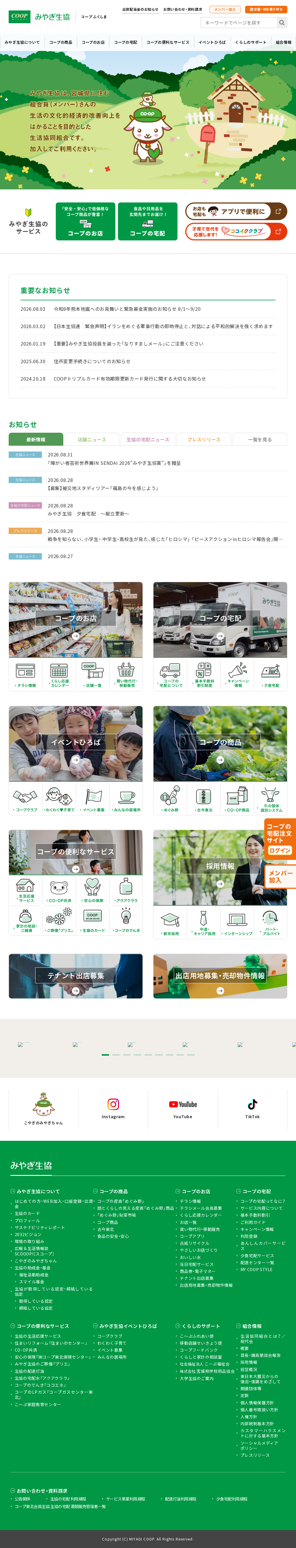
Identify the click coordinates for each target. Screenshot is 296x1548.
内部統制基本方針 (257, 1423)
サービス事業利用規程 (125, 1498)
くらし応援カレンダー (201, 1215)
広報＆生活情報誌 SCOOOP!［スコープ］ (34, 1251)
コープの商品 (61, 42)
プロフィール (27, 1220)
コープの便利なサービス (167, 42)
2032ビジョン (28, 1234)
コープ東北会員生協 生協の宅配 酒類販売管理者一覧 (60, 1506)
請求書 (266, 9)
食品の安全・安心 (113, 1236)
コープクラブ (110, 1336)
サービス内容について (261, 1208)
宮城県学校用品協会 (207, 1371)
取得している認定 (36, 1301)
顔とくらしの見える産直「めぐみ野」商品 (135, 1208)
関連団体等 (251, 1388)
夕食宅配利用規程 (231, 1498)
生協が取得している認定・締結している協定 (54, 1291)
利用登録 (249, 1236)
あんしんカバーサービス (263, 1245)
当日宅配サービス (197, 1264)
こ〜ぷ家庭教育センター (38, 1404)
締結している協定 (36, 1308)
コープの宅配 (125, 42)
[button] (105, 1055)
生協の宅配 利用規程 (68, 1498)
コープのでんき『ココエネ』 (40, 1385)
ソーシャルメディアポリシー (259, 1445)
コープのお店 (93, 42)
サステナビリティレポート (40, 1227)
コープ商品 (107, 1222)
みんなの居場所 (112, 1356)
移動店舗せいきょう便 (201, 1343)
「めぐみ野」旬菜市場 (116, 1215)
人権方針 (249, 1416)
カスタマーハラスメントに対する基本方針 (263, 1433)
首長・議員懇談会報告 (260, 1355)
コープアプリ (192, 1236)
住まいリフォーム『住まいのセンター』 (51, 1343)
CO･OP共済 (26, 1350)
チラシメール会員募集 (201, 1208)
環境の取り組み (29, 1241)
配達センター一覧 (257, 1262)
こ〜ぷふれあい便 (197, 1336)
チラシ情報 (190, 1201)
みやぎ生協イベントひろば (128, 1325)
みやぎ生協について (22, 42)
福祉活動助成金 (34, 1274)
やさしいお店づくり (199, 1250)
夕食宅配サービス (257, 1255)
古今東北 (105, 1229)
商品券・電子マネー (198, 1271)
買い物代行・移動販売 (200, 1229)
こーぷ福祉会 (205, 1364)
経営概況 (249, 1369)
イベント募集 (110, 1350)
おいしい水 (190, 1257)
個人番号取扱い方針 (259, 1409)
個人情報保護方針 (257, 1402)
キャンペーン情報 (257, 1229)
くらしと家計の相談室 (201, 1356)
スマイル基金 (32, 1281)
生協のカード (27, 1213)
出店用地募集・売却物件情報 (206, 1285)
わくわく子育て (112, 1343)
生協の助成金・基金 (33, 1267)
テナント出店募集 (197, 1278)
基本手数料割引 (255, 1215)
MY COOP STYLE (256, 1269)
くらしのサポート (251, 42)
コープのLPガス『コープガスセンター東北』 (54, 1394)
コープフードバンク (199, 1350)
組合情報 (284, 42)
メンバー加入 (225, 9)
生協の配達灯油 (29, 1371)
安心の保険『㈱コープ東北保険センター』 (53, 1356)
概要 (244, 1348)
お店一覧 (188, 1222)
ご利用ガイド (253, 1222)
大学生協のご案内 (197, 1378)
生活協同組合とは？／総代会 (263, 1338)
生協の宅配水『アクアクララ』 (42, 1378)
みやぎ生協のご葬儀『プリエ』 (43, 1363)
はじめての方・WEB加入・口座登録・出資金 (54, 1203)
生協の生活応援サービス (38, 1336)
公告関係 (22, 1498)
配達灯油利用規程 (180, 1498)
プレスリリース (255, 1455)
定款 (244, 1395)
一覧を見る (260, 439)
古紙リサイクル (194, 1243)
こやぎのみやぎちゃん (36, 1260)
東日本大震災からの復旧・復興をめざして (260, 1379)
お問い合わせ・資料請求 (182, 9)
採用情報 (249, 1362)
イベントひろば (212, 42)
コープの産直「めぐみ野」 (121, 1201)
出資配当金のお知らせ (140, 9)
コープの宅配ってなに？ (263, 1201)
